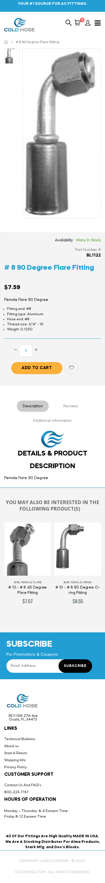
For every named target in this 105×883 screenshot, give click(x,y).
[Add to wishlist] (71, 368)
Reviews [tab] (70, 406)
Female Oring (81, 582)
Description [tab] (33, 406)
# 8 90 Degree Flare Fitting (49, 267)
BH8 (16, 582)
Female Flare (31, 582)
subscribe (75, 666)
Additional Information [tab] (52, 421)
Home (6, 42)
